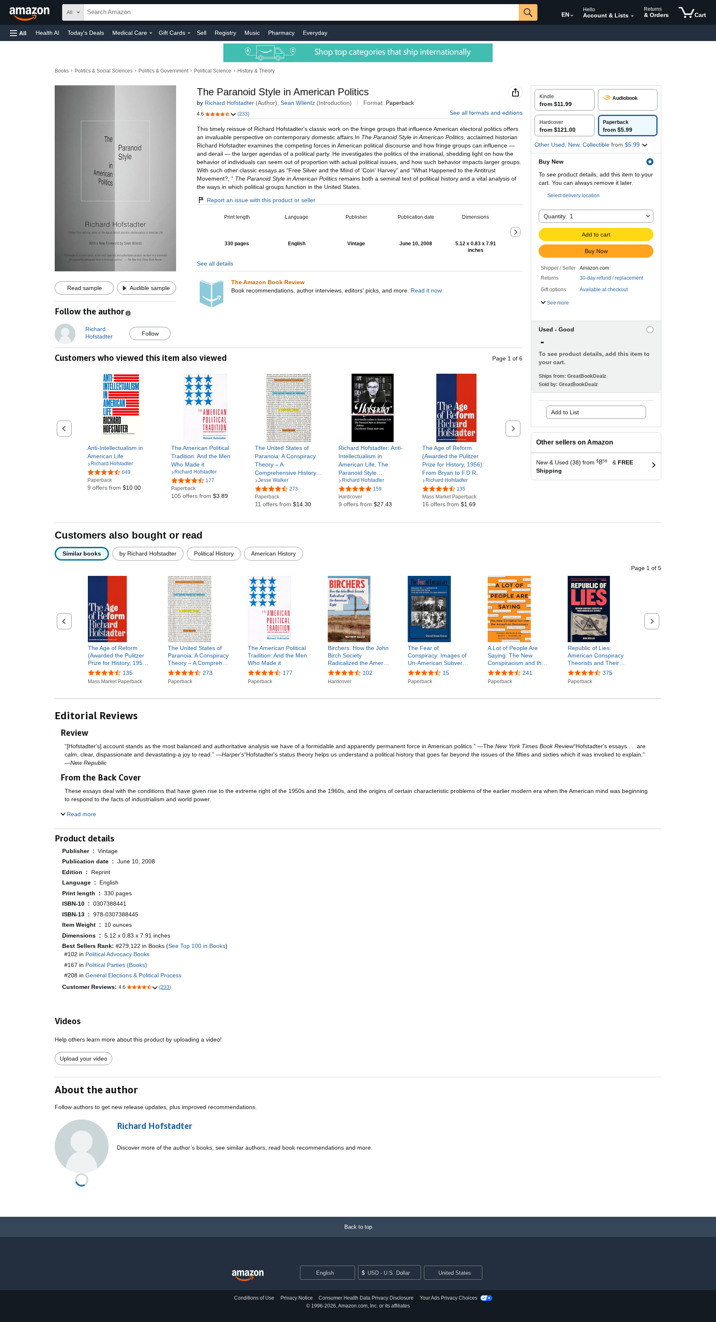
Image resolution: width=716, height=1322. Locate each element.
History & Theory (256, 71)
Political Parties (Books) (116, 965)
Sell (201, 32)
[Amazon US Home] (248, 1275)
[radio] (564, 99)
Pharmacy (281, 32)
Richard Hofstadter (229, 102)
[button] (18, 33)
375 (607, 672)
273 (208, 672)
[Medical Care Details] (150, 33)
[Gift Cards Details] (189, 33)
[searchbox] (301, 12)
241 (527, 672)
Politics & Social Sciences (104, 71)
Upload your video (83, 1058)
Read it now (426, 290)
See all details (215, 263)
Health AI (47, 32)
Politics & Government (163, 71)
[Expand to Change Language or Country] (571, 16)
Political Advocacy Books (117, 954)
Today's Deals (86, 32)
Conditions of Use (254, 1298)
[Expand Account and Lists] (632, 16)
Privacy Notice (297, 1298)
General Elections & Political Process (133, 975)
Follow (150, 333)
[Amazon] (30, 12)
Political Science (212, 71)
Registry (225, 32)
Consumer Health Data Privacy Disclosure (366, 1298)
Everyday (315, 32)
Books (62, 71)
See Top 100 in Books (196, 946)
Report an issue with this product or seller (261, 200)
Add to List (565, 412)
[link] (121, 452)
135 (128, 672)
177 (288, 672)
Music (252, 32)
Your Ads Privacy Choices (448, 1298)
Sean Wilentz (298, 102)
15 (446, 672)
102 (368, 672)
